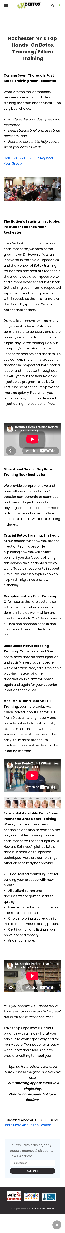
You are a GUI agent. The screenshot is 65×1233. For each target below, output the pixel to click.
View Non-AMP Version (43, 1208)
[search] (53, 5)
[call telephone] (59, 5)
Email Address (21, 1156)
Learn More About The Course (27, 1125)
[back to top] (56, 1224)
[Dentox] (29, 5)
